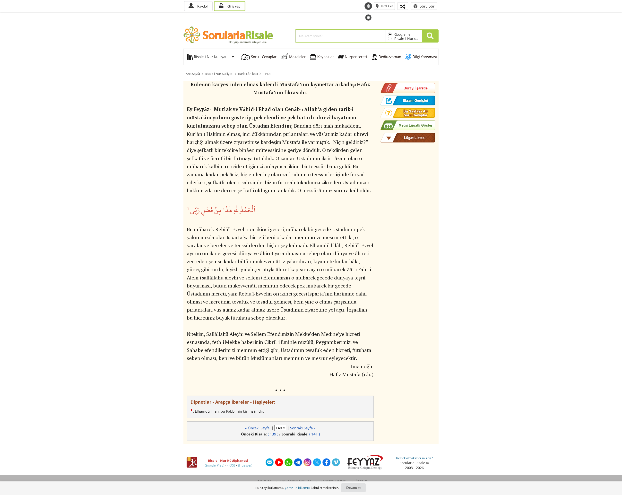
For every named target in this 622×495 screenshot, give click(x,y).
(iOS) (231, 465)
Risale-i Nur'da (406, 38)
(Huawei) (245, 465)
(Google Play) (214, 465)
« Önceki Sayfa (257, 428)
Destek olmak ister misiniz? (414, 458)
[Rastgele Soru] (402, 6)
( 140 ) (267, 74)
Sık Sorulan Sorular (295, 481)
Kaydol (201, 6)
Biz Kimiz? (262, 481)
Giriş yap (233, 6)
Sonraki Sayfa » (302, 428)
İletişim (362, 481)
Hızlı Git (386, 6)
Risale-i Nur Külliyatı (219, 74)
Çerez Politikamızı (297, 488)
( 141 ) (314, 434)
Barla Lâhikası (248, 74)
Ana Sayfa (193, 74)
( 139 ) (273, 434)
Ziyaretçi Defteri (333, 481)
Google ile (402, 34)
